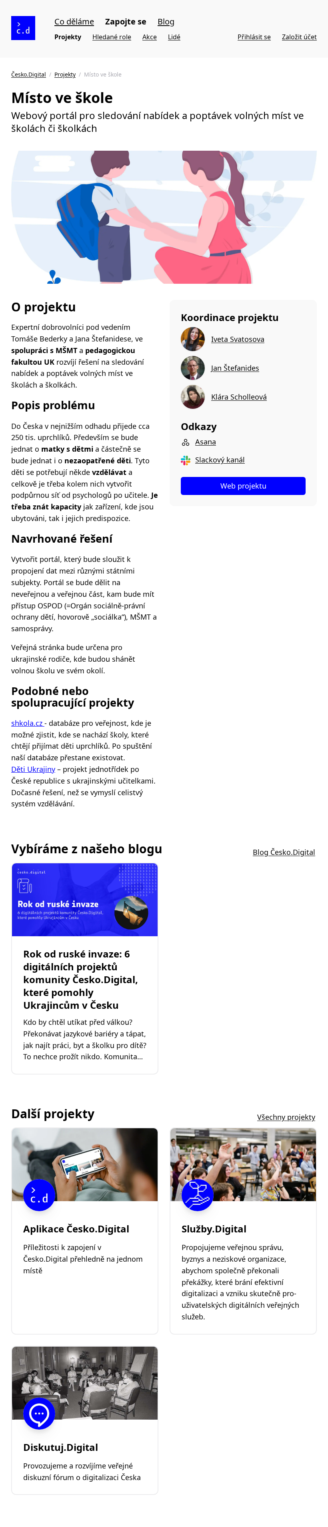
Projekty (67, 36)
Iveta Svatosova (237, 339)
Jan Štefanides (235, 368)
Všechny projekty (286, 1117)
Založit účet (299, 36)
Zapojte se (125, 21)
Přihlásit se (254, 36)
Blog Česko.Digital (284, 852)
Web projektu (243, 486)
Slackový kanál (220, 460)
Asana (205, 441)
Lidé (174, 36)
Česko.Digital (28, 74)
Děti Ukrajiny (33, 769)
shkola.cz (27, 723)
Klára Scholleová (239, 397)
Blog (166, 21)
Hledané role (111, 36)
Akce (149, 36)
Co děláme (74, 21)
